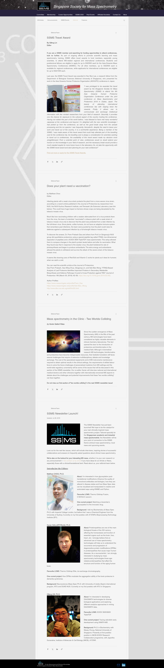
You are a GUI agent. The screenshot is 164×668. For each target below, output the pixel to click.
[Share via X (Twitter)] (52, 162)
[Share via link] (62, 162)
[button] (51, 14)
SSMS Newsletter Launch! (62, 413)
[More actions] (116, 32)
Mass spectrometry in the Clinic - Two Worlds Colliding (79, 318)
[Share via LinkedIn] (57, 162)
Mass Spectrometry (101, 6)
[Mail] (118, 665)
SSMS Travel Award (58, 37)
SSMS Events (65, 20)
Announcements (52, 20)
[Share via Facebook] (48, 162)
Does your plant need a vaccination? (68, 185)
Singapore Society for (70, 6)
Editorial (75, 20)
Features (84, 20)
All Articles (40, 20)
